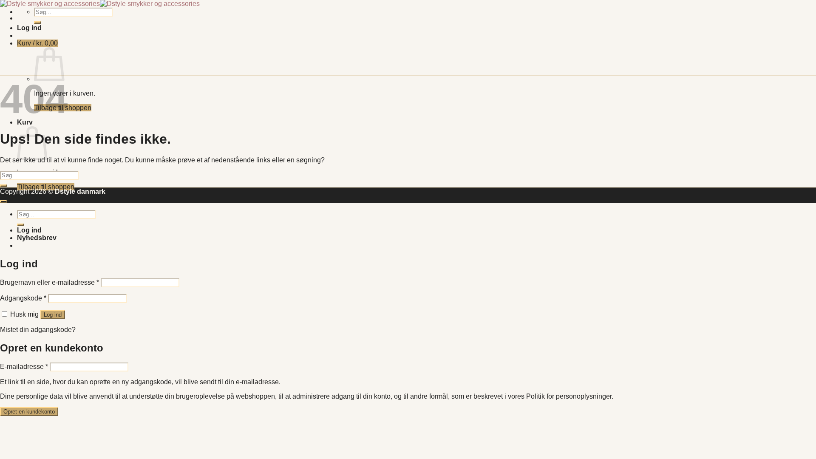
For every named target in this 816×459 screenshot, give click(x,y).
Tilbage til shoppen (45, 186)
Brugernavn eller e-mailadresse (49, 282)
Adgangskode (23, 298)
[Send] (37, 22)
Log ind (53, 315)
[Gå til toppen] (3, 201)
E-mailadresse (24, 366)
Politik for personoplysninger (569, 396)
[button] (29, 27)
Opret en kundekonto (29, 411)
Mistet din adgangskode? (38, 329)
